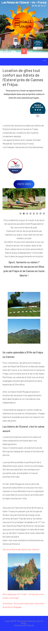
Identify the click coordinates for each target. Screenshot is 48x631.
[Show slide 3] (27, 213)
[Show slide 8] (44, 213)
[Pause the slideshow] (37, 199)
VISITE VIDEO (24, 184)
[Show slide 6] (37, 213)
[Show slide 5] (34, 213)
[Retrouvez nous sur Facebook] (24, 51)
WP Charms (28, 625)
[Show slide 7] (40, 213)
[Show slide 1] (20, 213)
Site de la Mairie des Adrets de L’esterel (21, 549)
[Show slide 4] (30, 213)
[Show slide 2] (24, 213)
